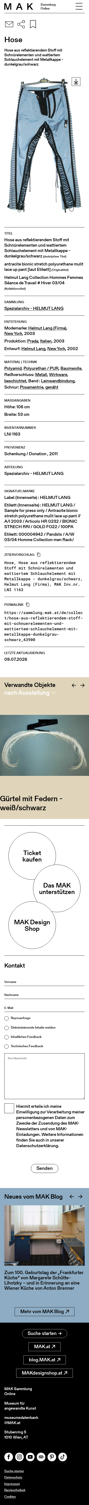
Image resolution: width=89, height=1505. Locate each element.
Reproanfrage (20, 1017)
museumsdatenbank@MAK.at (21, 1420)
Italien (46, 341)
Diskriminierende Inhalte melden (33, 1027)
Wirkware (58, 374)
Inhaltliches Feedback (26, 1036)
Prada (32, 341)
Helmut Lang (33, 348)
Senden (45, 1168)
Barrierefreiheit (14, 1490)
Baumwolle (70, 368)
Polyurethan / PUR (41, 368)
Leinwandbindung (58, 381)
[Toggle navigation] (79, 6)
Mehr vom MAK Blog (42, 1311)
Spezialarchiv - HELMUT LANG (34, 308)
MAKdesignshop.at (42, 1373)
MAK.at (42, 1346)
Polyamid (13, 368)
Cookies (10, 1496)
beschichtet (15, 381)
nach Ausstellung (26, 692)
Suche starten (42, 1333)
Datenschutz (13, 1477)
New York (13, 333)
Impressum (12, 1483)
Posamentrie (31, 387)
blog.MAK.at (42, 1359)
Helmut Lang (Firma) (47, 328)
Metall (41, 374)
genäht (51, 387)
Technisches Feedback (27, 1046)
